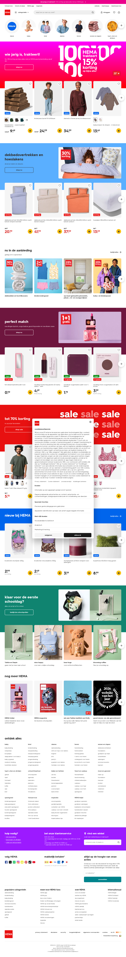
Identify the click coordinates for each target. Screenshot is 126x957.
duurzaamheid (79, 898)
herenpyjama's (79, 754)
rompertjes (8, 751)
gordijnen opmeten (81, 801)
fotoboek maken (33, 801)
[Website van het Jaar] (107, 702)
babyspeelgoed (10, 804)
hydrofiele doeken (11, 765)
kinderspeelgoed (10, 801)
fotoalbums (31, 792)
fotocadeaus (32, 810)
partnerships (79, 917)
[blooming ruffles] (107, 645)
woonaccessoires (103, 762)
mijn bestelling (11, 837)
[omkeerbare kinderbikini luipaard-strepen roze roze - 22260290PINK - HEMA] (95, 483)
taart (6, 777)
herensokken (79, 751)
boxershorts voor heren (82, 762)
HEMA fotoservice (46, 909)
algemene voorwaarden (91, 932)
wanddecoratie (33, 813)
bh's (52, 756)
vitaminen (101, 789)
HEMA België (112, 893)
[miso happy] (48, 645)
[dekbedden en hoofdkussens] (19, 279)
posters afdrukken (34, 807)
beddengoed (9, 901)
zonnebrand (102, 786)
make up (100, 774)
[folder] (19, 702)
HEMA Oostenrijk (113, 901)
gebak (7, 774)
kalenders (31, 780)
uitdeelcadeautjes (80, 780)
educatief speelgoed (12, 807)
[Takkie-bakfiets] (78, 702)
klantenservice (79, 909)
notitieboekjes (32, 786)
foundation (101, 777)
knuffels (7, 818)
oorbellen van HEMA (58, 807)
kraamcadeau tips (57, 818)
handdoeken (9, 906)
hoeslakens (101, 751)
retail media (78, 920)
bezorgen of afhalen (13, 840)
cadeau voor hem (80, 789)
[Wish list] (114, 12)
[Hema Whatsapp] (14, 862)
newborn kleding (10, 762)
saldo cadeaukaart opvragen (84, 915)
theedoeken (55, 780)
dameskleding (55, 748)
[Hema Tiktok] (30, 862)
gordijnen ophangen (81, 804)
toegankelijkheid (74, 932)
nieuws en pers (80, 901)
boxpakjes (8, 754)
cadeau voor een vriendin (59, 810)
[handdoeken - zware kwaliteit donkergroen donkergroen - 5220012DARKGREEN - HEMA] (22, 120)
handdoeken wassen (81, 810)
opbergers (101, 759)
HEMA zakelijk (79, 906)
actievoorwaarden (81, 912)
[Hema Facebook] (6, 862)
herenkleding (79, 748)
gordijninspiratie (56, 804)
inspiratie (43, 920)
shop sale (19, 429)
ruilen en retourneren (13, 842)
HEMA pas (43, 895)
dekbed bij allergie (81, 815)
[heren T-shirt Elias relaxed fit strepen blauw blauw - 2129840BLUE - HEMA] (12, 483)
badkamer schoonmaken (82, 807)
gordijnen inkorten (80, 813)
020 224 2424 (49, 837)
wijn (6, 789)
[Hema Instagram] (18, 862)
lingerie (53, 754)
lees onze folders (46, 898)
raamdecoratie (9, 909)
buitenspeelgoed (10, 813)
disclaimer (54, 932)
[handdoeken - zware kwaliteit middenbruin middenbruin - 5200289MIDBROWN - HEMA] (7, 120)
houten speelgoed (11, 810)
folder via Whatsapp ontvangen (50, 901)
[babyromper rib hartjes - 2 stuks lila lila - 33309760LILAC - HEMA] (100, 120)
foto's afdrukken (33, 804)
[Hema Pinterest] (26, 862)
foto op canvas (33, 815)
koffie (6, 786)
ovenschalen (55, 789)
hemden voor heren (81, 765)
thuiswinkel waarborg (110, 936)
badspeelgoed (9, 815)
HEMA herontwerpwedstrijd (49, 906)
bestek (53, 777)
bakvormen (55, 792)
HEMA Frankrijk (112, 898)
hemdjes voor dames (58, 765)
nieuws (42, 923)
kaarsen (100, 765)
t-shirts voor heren (80, 756)
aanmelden (102, 879)
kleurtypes (54, 815)
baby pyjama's (9, 759)
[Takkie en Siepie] (19, 645)
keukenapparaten (57, 783)
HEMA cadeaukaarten (47, 912)
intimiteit (100, 792)
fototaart (8, 780)
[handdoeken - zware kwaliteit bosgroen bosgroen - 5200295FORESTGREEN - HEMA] (12, 120)
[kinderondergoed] (48, 279)
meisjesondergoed (34, 754)
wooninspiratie (56, 801)
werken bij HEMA (80, 895)
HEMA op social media (47, 904)
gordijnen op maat (104, 754)
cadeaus (77, 783)
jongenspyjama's (33, 765)
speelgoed (78, 792)
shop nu (63, 65)
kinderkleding (32, 748)
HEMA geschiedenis (81, 904)
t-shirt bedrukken (33, 818)
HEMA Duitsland (113, 895)
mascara (100, 780)
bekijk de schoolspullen (63, 608)
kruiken (100, 783)
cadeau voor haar (80, 786)
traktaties (8, 783)
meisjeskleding (32, 751)
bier (6, 792)
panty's (53, 759)
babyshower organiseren (59, 813)
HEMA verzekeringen (47, 917)
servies (53, 774)
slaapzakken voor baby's (13, 756)
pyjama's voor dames (58, 762)
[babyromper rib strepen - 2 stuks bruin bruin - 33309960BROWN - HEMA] (95, 120)
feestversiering (79, 777)
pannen (53, 786)
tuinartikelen (102, 756)
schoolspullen (32, 774)
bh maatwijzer (79, 818)
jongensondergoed (34, 762)
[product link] (19, 98)
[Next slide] (121, 98)
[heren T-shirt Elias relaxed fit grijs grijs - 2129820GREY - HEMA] (7, 483)
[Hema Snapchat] (22, 862)
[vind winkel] (118, 842)
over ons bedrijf (80, 893)
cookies (105, 932)
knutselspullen (32, 789)
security (63, 932)
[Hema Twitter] (10, 862)
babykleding (9, 748)
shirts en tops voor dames (59, 751)
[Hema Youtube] (33, 862)
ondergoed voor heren (82, 759)
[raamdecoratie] (78, 279)
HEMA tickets (44, 915)
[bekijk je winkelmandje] (119, 12)
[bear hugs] (78, 645)
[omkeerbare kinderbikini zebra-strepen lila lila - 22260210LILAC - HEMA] (100, 483)
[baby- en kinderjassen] (107, 279)
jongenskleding (33, 759)
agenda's (31, 777)
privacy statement (41, 932)
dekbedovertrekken (104, 748)
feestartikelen (79, 774)
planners (31, 783)
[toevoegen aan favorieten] (30, 84)
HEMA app (43, 893)
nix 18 (112, 932)
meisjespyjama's (33, 756)
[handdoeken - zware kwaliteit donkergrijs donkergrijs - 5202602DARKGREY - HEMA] (17, 120)
